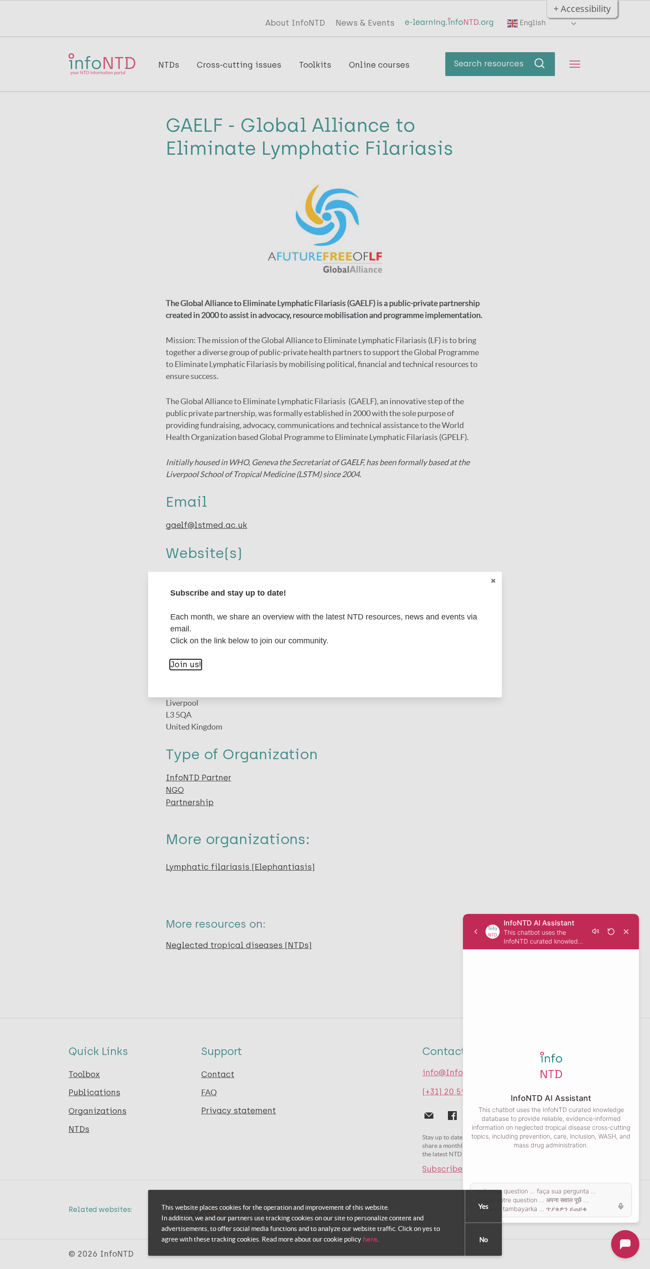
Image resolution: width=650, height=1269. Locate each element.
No (483, 1239)
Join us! (185, 664)
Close (493, 580)
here (370, 1239)
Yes (483, 1206)
